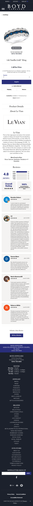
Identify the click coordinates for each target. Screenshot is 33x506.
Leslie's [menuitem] (16, 426)
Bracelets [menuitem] (16, 392)
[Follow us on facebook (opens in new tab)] (16, 477)
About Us (16, 450)
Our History (16, 452)
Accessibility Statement (16, 497)
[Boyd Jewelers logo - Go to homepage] (16, 6)
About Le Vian (16, 111)
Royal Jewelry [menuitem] (17, 439)
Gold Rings (5, 14)
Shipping (9, 89)
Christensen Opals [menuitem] (16, 412)
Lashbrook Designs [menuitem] (16, 422)
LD (11, 216)
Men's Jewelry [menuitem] (17, 396)
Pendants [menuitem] (16, 388)
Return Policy (16, 457)
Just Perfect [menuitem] (16, 418)
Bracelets (16, 161)
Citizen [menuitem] (16, 414)
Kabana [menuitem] (16, 420)
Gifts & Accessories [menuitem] (16, 400)
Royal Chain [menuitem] (16, 437)
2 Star (14, 177)
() (28, 171)
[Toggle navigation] (3, 9)
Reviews (16, 167)
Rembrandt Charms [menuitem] (16, 433)
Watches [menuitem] (16, 398)
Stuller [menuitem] (16, 441)
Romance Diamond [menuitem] (16, 435)
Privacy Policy (17, 465)
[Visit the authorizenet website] (21, 485)
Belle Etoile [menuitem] (16, 409)
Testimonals (16, 461)
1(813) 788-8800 (16, 54)
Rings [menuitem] (16, 383)
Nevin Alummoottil (16, 276)
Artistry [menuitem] (16, 407)
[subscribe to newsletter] (28, 473)
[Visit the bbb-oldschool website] (17, 485)
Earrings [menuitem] (16, 385)
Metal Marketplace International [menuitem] (16, 428)
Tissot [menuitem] (16, 443)
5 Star (14, 171)
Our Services (16, 455)
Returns (24, 89)
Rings (6, 159)
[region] (16, 35)
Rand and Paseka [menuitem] (16, 431)
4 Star (14, 173)
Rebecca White (15, 305)
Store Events (16, 459)
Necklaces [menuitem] (16, 390)
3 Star (14, 175)
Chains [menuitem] (16, 394)
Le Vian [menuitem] (16, 424)
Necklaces (17, 159)
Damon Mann (15, 256)
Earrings (10, 159)
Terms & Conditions (16, 463)
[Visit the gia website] (12, 485)
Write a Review (16, 335)
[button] (8, 1)
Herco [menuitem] (16, 416)
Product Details (16, 106)
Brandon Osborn (16, 197)
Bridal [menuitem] (16, 381)
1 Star (14, 178)
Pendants (23, 159)
